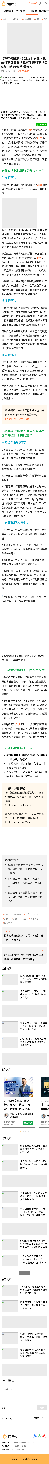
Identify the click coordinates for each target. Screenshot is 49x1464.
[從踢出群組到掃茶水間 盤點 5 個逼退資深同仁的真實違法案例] (10, 1353)
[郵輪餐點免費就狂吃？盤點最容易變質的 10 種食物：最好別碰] (10, 1149)
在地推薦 (32, 10)
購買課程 (33, 4)
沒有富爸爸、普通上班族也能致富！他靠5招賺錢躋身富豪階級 (33, 994)
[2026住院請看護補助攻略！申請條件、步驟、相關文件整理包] (10, 1338)
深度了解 (34, 1123)
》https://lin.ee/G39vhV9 (19, 822)
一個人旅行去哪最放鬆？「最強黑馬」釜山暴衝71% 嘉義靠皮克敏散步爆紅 (33, 1259)
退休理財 (8, 10)
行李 (27, 914)
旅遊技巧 (34, 918)
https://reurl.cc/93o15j (17, 419)
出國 (6, 914)
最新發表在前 (39, 1418)
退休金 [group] (16, 19)
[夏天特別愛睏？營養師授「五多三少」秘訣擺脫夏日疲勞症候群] (10, 979)
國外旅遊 (17, 914)
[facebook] (34, 1436)
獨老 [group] (45, 19)
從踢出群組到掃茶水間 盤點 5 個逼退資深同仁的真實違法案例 (33, 1352)
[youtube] (44, 1436)
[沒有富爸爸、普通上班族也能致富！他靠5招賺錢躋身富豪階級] (10, 995)
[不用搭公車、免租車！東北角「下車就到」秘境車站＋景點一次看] (10, 1306)
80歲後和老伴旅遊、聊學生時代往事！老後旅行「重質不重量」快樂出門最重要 (33, 1243)
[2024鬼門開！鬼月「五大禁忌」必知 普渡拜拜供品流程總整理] (10, 1042)
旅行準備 (8, 922)
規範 (3, 1407)
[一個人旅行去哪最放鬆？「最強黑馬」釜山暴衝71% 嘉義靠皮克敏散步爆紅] (10, 1260)
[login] (40, 3)
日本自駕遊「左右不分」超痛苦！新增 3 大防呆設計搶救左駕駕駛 (33, 1196)
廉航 (15, 918)
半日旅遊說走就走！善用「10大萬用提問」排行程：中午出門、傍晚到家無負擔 (33, 1212)
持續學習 (20, 10)
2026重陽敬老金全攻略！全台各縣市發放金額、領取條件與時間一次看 (33, 1289)
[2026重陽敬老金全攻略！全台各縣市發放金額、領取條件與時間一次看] (10, 1290)
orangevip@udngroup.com (23, 1442)
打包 (36, 914)
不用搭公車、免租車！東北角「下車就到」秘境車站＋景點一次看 (33, 1305)
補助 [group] (37, 19)
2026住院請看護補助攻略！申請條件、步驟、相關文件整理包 (33, 1337)
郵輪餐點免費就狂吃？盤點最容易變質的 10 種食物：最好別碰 (33, 1148)
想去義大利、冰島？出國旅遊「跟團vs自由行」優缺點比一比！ (33, 1164)
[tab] (20, 1131)
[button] (45, 3)
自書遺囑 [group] (27, 19)
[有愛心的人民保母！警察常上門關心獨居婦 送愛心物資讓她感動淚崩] (10, 1027)
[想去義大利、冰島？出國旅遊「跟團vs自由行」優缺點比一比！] (10, 1165)
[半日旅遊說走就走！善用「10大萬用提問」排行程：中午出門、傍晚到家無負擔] (10, 1212)
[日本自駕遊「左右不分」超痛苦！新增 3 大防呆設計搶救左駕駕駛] (10, 1197)
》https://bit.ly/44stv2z (18, 805)
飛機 (6, 918)
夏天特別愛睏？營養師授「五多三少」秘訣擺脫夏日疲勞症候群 (33, 978)
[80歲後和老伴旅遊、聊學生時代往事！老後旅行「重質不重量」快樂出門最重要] (10, 1244)
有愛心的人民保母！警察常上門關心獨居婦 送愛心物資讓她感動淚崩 (33, 1026)
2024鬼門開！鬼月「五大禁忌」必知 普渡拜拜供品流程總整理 (33, 1041)
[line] (39, 1436)
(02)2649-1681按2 (19, 1446)
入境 (24, 918)
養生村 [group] (5, 19)
